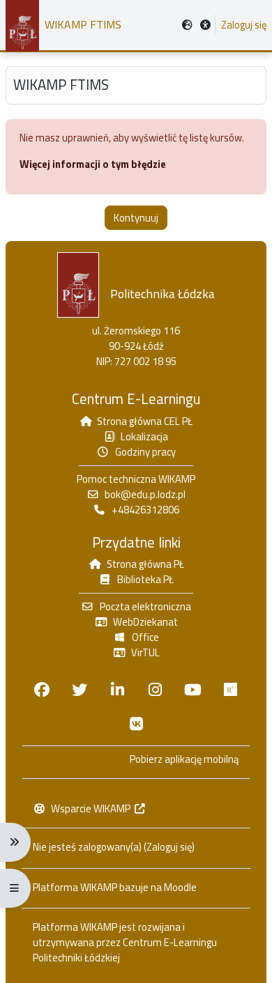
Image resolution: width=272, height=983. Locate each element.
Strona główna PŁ (145, 564)
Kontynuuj (136, 218)
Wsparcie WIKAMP (90, 808)
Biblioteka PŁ (145, 579)
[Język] (187, 25)
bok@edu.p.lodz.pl (145, 494)
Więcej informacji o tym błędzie (93, 164)
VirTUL (145, 652)
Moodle (180, 887)
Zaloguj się (243, 25)
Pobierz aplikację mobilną (184, 759)
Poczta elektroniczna (145, 606)
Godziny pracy (145, 452)
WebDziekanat (145, 622)
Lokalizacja (144, 436)
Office (145, 637)
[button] (206, 25)
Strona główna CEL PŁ (144, 421)
